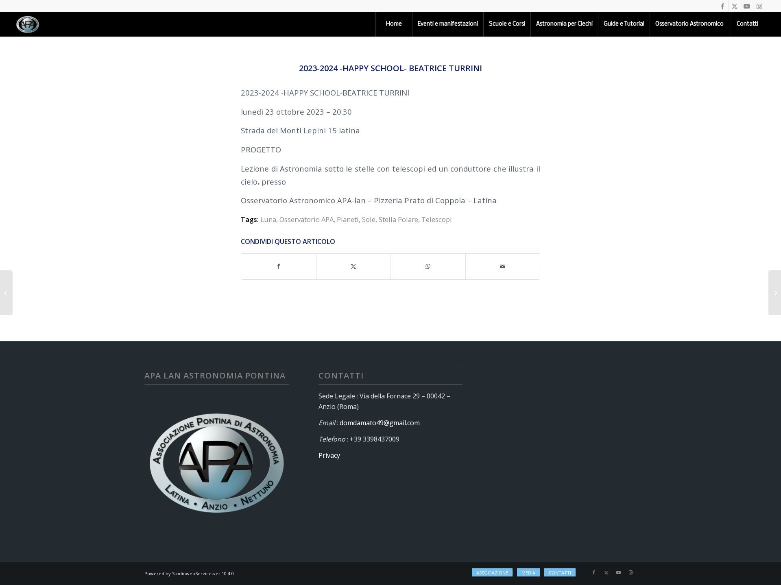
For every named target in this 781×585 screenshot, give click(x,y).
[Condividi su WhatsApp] (428, 266)
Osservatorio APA (306, 219)
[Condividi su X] (353, 266)
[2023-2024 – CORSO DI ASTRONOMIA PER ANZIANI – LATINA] (774, 292)
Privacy (329, 455)
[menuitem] (393, 24)
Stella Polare (398, 219)
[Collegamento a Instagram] (759, 6)
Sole (368, 219)
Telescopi (436, 219)
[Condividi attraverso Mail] (503, 266)
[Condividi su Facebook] (278, 266)
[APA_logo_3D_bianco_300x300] (27, 24)
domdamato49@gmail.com (380, 422)
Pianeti (348, 219)
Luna (268, 219)
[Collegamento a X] (735, 6)
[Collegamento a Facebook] (723, 6)
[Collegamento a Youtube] (747, 6)
